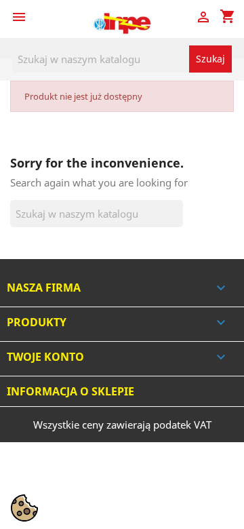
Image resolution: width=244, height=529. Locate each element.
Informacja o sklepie (70, 391)
